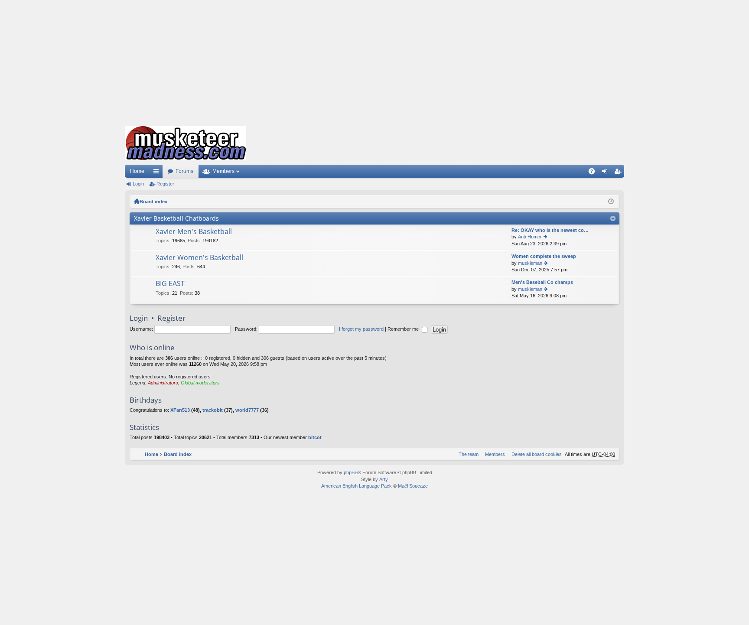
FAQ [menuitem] (594, 173)
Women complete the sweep (543, 256)
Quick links (158, 173)
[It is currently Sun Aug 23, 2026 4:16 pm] (611, 201)
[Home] (185, 143)
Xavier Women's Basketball (199, 258)
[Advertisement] (374, 60)
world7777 (247, 410)
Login (138, 183)
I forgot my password (361, 329)
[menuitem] (535, 454)
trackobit (212, 410)
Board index (153, 201)
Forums (184, 171)
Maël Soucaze (413, 485)
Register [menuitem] (619, 173)
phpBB (351, 472)
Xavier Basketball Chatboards (176, 218)
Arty (383, 479)
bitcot (315, 437)
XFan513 (180, 410)
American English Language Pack (356, 485)
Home (137, 171)
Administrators (163, 382)
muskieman (530, 263)
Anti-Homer (530, 236)
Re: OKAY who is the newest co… (550, 230)
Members (223, 171)
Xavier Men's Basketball (194, 232)
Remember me (404, 329)
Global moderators (200, 382)
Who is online (152, 347)
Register (165, 183)
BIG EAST (170, 284)
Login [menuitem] (606, 173)
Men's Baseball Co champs (542, 282)
